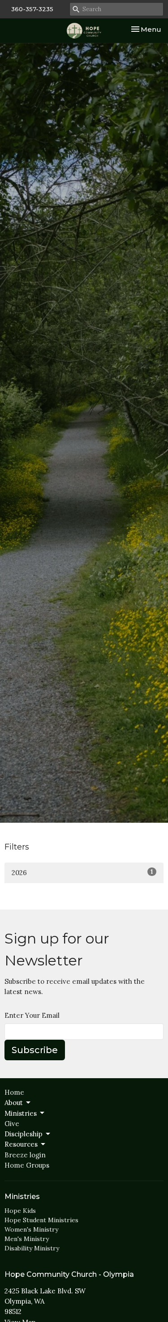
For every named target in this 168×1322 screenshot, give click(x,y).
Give (11, 1123)
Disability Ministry (31, 1248)
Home (14, 1092)
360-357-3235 (32, 9)
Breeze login (25, 1155)
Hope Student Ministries (41, 1220)
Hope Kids (20, 1211)
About (13, 1102)
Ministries (20, 1113)
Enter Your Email (32, 1015)
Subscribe (35, 1050)
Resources (21, 1144)
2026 (82, 872)
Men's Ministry (26, 1239)
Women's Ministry (31, 1229)
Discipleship (23, 1134)
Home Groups (26, 1165)
